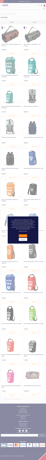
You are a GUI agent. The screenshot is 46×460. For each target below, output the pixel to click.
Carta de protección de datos (24, 228)
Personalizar (23, 239)
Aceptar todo (23, 235)
